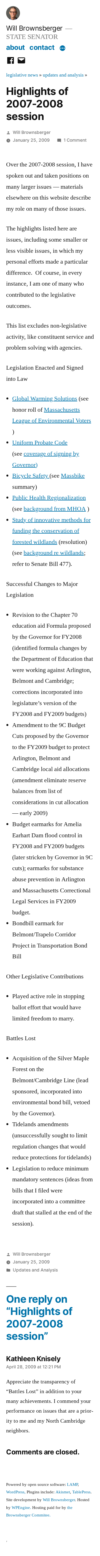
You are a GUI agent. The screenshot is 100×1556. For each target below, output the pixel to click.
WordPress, (16, 1492)
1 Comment (75, 140)
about (15, 47)
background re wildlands (54, 553)
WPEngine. (22, 1507)
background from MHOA (55, 509)
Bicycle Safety (30, 476)
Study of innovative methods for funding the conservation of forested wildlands (51, 531)
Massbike (73, 476)
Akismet (63, 1492)
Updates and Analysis (35, 1270)
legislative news (22, 75)
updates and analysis (63, 75)
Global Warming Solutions (44, 399)
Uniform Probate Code (40, 442)
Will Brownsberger (34, 28)
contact (42, 47)
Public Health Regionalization (49, 498)
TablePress (81, 1492)
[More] (62, 48)
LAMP (72, 1484)
